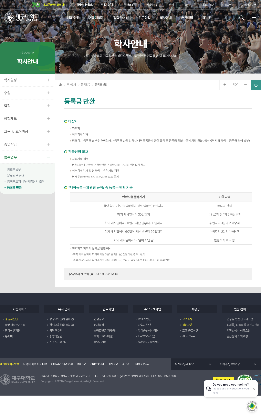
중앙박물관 (55, 336)
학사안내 (166, 18)
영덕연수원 (55, 330)
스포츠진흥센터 (58, 342)
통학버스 (10, 336)
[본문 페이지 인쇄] (256, 85)
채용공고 (196, 309)
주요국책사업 (152, 309)
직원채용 (187, 325)
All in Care (188, 336)
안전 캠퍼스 (241, 309)
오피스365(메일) (103, 336)
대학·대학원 (96, 18)
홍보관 (207, 18)
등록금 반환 (14, 188)
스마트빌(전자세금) (105, 330)
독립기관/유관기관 (185, 364)
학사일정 (10, 80)
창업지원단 (144, 325)
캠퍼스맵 (81, 364)
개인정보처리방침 (9, 364)
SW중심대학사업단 (149, 342)
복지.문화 (64, 309)
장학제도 (10, 118)
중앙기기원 (100, 342)
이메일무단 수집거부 (62, 364)
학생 (171, 4)
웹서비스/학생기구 (230, 364)
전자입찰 (99, 325)
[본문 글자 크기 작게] (245, 85)
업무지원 (108, 309)
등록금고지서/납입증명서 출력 (26, 182)
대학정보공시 (142, 364)
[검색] (243, 18)
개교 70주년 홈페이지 (54, 4)
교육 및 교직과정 (16, 131)
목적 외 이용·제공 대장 (35, 364)
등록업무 (10, 157)
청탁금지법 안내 (223, 379)
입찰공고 (99, 319)
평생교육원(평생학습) (61, 325)
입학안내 (119, 18)
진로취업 (144, 18)
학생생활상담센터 (15, 325)
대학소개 (73, 18)
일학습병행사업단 (148, 330)
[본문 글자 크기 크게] (225, 85)
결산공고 (126, 364)
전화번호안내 (97, 364)
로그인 (228, 4)
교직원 (188, 4)
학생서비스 (20, 309)
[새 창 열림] (244, 379)
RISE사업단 (144, 319)
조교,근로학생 (190, 330)
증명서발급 (11, 319)
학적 (7, 106)
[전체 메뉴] (252, 18)
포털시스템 (208, 4)
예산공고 (113, 364)
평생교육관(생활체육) (61, 319)
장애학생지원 (12, 330)
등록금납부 (14, 170)
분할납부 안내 (15, 176)
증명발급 (10, 144)
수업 (7, 93)
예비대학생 (152, 4)
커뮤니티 (187, 18)
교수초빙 (187, 319)
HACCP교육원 (146, 336)
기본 (235, 85)
